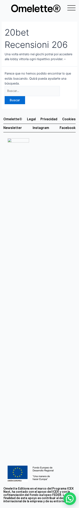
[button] (69, 498)
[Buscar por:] (32, 91)
